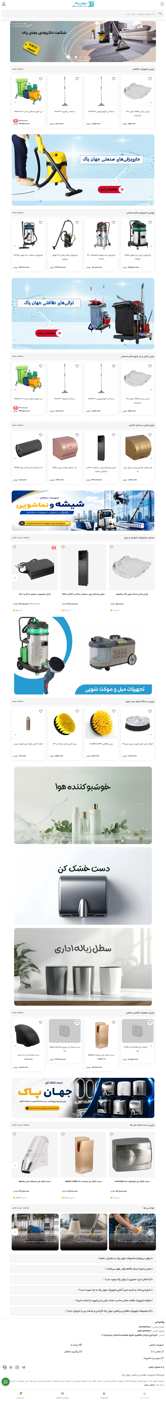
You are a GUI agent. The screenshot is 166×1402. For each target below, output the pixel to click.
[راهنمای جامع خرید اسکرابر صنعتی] (35, 1232)
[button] (90, 57)
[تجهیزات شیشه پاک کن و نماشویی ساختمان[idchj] (83, 511)
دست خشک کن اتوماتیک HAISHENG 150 (132, 1181)
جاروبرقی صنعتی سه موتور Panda (28, 255)
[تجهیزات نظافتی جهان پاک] (83, 41)
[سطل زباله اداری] (83, 967)
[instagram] (17, 1368)
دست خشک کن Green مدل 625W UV (138, 1057)
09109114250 (144, 1327)
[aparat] (10, 1368)
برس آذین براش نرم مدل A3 (65, 743)
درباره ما (75, 1345)
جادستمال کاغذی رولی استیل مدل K (137, 469)
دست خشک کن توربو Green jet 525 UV (65, 1057)
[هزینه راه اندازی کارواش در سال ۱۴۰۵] (132, 1232)
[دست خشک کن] (83, 886)
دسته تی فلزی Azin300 (64, 111)
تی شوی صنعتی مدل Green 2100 (28, 111)
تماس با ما (156, 1352)
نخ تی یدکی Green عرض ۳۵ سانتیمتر (137, 113)
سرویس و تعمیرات (152, 1358)
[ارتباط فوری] (6, 1382)
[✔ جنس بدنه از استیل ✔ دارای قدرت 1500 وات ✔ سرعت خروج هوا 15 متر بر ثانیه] (132, 1155)
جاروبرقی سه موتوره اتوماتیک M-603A (101, 257)
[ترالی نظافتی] (83, 313)
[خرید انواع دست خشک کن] (83, 1098)
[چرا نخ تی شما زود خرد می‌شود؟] (83, 1232)
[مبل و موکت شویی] (83, 655)
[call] (4, 1368)
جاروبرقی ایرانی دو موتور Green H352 (137, 257)
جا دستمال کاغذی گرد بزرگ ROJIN (28, 467)
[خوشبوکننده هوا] (83, 805)
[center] (160, 14)
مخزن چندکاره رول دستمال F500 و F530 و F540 (101, 469)
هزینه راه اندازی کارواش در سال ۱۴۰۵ (136, 1241)
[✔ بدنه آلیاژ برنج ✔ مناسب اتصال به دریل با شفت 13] (28, 723)
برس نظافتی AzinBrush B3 (101, 743)
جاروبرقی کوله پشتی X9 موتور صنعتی (65, 257)
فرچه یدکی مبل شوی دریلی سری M (138, 743)
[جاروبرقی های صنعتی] (83, 170)
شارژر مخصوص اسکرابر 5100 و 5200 (35, 594)
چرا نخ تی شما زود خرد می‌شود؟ (91, 1241)
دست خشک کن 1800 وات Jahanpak (28, 1057)
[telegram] (23, 1368)
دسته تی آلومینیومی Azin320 (101, 111)
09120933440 (144, 1331)
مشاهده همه (18, 69)
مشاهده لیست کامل (20, 537)
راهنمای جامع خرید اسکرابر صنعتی (40, 1241)
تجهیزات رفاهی (156, 1345)
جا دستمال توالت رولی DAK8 (65, 467)
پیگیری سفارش (71, 1352)
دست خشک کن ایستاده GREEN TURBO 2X (101, 1057)
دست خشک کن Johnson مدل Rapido (35, 1181)
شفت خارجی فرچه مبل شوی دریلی (28, 743)
